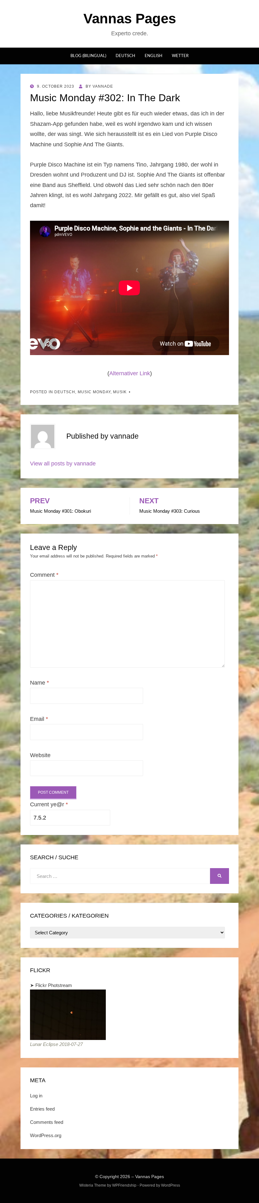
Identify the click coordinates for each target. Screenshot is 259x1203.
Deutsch (125, 56)
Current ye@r (49, 804)
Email (39, 719)
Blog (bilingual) (88, 56)
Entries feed (42, 1109)
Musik (120, 392)
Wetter (180, 56)
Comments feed (46, 1122)
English (153, 56)
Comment (44, 575)
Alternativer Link (129, 373)
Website (40, 755)
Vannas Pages (129, 18)
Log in (36, 1095)
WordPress (170, 1185)
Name (39, 683)
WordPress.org (45, 1135)
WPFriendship (124, 1185)
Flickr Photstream (53, 985)
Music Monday (94, 392)
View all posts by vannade (63, 463)
